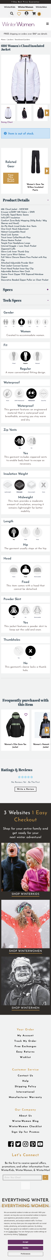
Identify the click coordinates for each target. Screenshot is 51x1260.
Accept (25, 1242)
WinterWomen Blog (25, 1121)
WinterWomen (25, 7)
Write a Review (25, 789)
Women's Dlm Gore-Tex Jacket (15, 745)
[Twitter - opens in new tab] (18, 1145)
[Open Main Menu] (42, 24)
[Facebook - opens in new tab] (11, 1145)
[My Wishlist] (19, 14)
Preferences (25, 1254)
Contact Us (25, 1076)
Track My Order (25, 1041)
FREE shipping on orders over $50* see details (25, 34)
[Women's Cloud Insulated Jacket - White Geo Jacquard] (8, 112)
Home (3, 39)
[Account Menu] (26, 14)
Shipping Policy (25, 1086)
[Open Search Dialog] (12, 14)
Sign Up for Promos (25, 1132)
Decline (25, 1248)
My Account (25, 1035)
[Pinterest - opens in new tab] (33, 1145)
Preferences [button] (23, 1234)
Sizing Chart (7, 122)
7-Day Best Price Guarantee (25, 2)
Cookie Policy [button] (13, 1232)
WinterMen (41, 7)
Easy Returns (25, 1052)
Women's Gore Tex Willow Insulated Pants (35, 187)
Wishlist (25, 1057)
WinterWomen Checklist (25, 1126)
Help (25, 1081)
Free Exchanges (25, 1046)
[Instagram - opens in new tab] (25, 1145)
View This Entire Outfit (11, 178)
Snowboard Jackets (22, 39)
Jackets (10, 39)
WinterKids (9, 7)
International (25, 1092)
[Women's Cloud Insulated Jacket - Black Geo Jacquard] (24, 112)
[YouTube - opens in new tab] (40, 1145)
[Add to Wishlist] (26, 713)
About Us (25, 1116)
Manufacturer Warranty (25, 1097)
